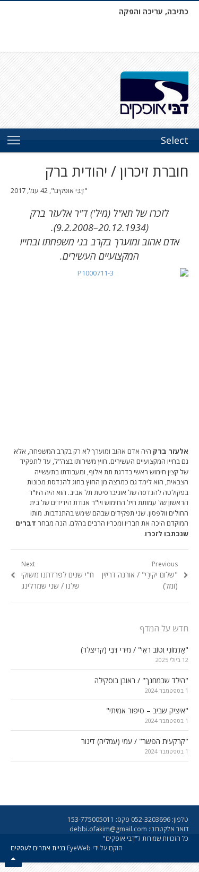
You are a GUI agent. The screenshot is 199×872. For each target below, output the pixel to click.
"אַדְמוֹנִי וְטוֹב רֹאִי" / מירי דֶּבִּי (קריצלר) (134, 650)
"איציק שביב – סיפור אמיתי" (147, 710)
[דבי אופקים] (99, 95)
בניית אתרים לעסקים (38, 847)
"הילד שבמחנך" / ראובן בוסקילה (141, 680)
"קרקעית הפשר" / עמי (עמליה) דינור (134, 741)
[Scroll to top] (13, 858)
